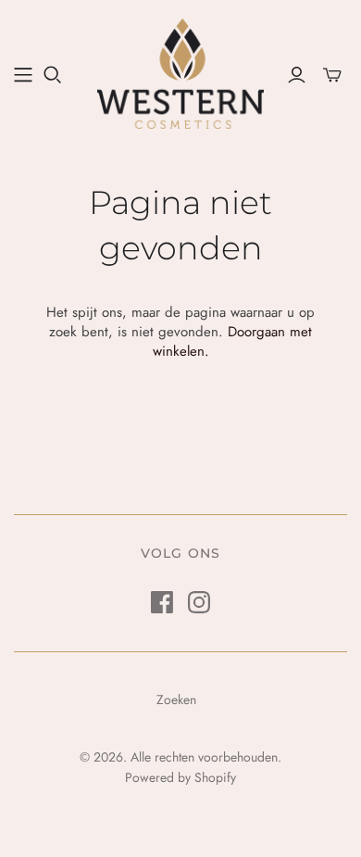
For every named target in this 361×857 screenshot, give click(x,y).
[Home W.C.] (23, 75)
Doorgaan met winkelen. (233, 341)
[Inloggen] (296, 75)
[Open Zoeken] (53, 75)
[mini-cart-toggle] (332, 75)
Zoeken (176, 699)
